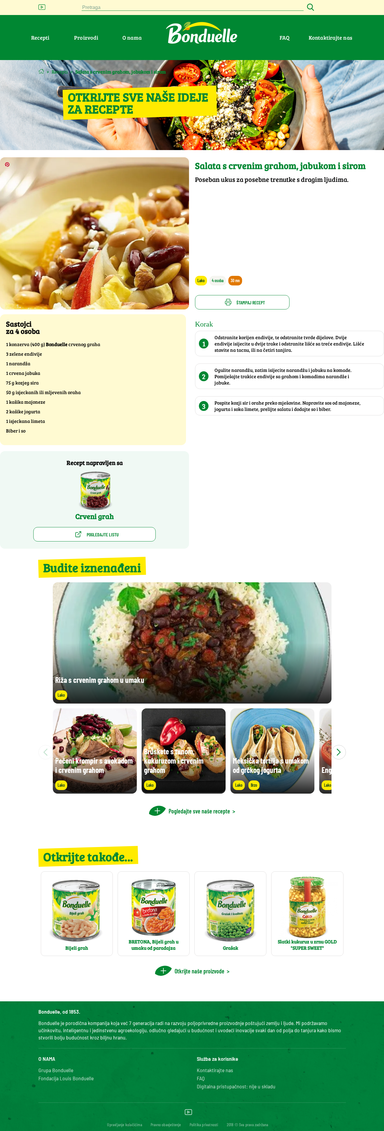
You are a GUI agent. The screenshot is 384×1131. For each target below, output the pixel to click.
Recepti (40, 37)
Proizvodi (86, 37)
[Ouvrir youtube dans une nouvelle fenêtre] (42, 9)
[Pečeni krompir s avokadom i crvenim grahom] (95, 790)
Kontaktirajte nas (330, 37)
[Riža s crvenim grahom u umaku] (192, 700)
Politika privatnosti (204, 1124)
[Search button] (309, 8)
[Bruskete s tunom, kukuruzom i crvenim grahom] (184, 790)
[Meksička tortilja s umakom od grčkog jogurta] (272, 790)
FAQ (285, 37)
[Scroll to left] (45, 752)
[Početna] (41, 71)
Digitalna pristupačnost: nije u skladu (236, 1086)
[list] (192, 752)
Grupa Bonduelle (55, 1070)
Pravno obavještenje (166, 1124)
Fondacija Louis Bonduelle (66, 1078)
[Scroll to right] (339, 752)
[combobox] (193, 8)
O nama (132, 37)
